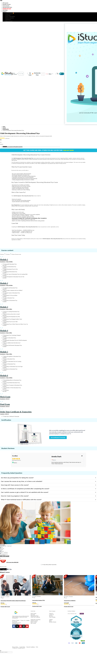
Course (4, 127)
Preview (2, 606)
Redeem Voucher (9, 18)
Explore (4, 11)
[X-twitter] (17, 626)
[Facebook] (14, 626)
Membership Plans (7, 7)
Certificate (7, 15)
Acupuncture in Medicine (69, 600)
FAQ (21, 146)
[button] (50, 459)
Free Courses (6, 5)
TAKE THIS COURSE (4, 556)
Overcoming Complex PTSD (38, 600)
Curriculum (9, 146)
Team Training (9, 13)
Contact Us (8, 19)
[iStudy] (7, 74)
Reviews (19, 146)
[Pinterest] (20, 626)
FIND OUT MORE (68, 150)
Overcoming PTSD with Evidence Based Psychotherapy (13, 600)
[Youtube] (27, 626)
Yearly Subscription (10, 16)
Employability (6, 129)
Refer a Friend (8, 21)
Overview (5, 146)
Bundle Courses (7, 4)
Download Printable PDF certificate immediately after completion (29, 218)
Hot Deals (5, 10)
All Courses (5, 3)
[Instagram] (23, 626)
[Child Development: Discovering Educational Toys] (35, 543)
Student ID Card (7, 8)
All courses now (12, 562)
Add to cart (7, 606)
